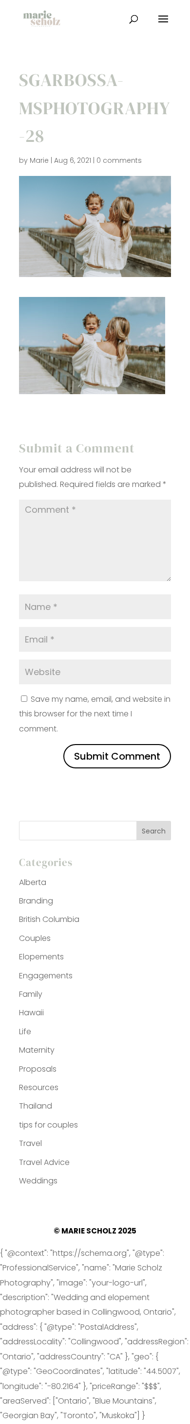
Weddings (38, 1180)
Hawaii (31, 1012)
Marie (39, 160)
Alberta (32, 882)
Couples (35, 938)
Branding (36, 900)
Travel (30, 1143)
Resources (38, 1087)
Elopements (41, 956)
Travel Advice (44, 1162)
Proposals (38, 1069)
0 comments (119, 160)
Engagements (46, 975)
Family (30, 994)
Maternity (37, 1050)
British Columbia (49, 919)
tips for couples (48, 1124)
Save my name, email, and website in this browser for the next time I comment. (95, 714)
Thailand (35, 1105)
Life (25, 1031)
